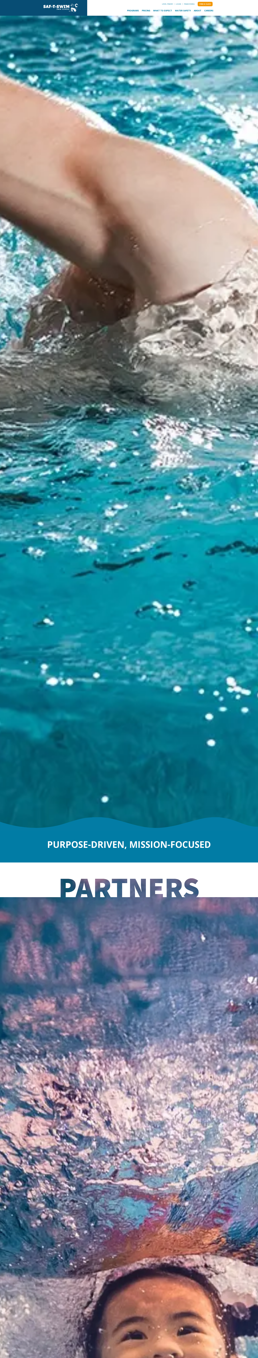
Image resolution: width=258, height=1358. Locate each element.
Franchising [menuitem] (189, 4)
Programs (133, 10)
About (197, 10)
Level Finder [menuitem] (167, 4)
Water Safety (183, 10)
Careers (208, 10)
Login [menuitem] (178, 4)
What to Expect (162, 10)
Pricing (146, 10)
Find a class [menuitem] (205, 4)
